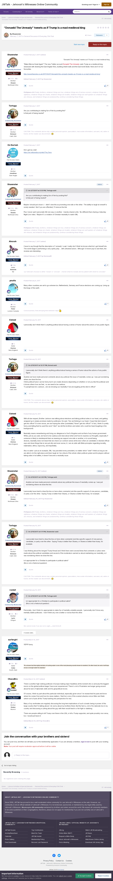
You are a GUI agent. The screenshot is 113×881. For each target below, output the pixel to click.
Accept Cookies (85, 876)
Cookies (69, 861)
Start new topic (79, 44)
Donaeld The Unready (71, 64)
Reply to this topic (100, 44)
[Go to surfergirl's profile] (13, 647)
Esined (12, 320)
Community (17, 12)
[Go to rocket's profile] (13, 598)
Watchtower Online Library (94, 839)
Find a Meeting (64, 842)
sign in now (85, 742)
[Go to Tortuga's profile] (13, 114)
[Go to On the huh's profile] (13, 153)
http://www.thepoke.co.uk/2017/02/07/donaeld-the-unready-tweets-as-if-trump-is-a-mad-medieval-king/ (62, 74)
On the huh (13, 145)
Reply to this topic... (23, 755)
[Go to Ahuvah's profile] (13, 249)
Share (88, 35)
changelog (61, 869)
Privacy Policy (48, 861)
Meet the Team (36, 833)
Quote (31, 86)
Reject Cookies (103, 876)
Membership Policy (37, 839)
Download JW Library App (94, 842)
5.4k (14, 304)
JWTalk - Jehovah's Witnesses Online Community (30, 4)
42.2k (14, 130)
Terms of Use (53, 12)
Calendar (8, 836)
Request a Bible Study (66, 836)
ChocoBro (13, 679)
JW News (88, 833)
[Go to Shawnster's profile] (6, 35)
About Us (40, 12)
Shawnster (16, 34)
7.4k (11, 663)
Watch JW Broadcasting (93, 830)
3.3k (14, 703)
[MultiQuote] (25, 85)
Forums (6, 12)
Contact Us (60, 861)
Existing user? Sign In (90, 4)
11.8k (14, 265)
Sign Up (106, 4)
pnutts (13, 280)
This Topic (100, 11)
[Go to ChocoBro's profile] (13, 687)
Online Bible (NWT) (65, 833)
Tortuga (13, 106)
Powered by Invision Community (56, 865)
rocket (12, 590)
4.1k (13, 169)
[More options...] (107, 55)
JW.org (61, 830)
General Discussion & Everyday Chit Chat (39, 36)
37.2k (12, 78)
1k (14, 344)
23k (11, 614)
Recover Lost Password (39, 842)
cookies (16, 876)
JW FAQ (88, 836)
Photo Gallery (9, 839)
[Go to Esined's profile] (13, 328)
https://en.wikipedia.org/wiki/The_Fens (38, 152)
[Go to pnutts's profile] (13, 288)
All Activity (29, 12)
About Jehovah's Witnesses (68, 839)
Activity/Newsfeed (11, 833)
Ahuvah (12, 241)
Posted (32, 55)
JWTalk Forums (10, 830)
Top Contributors (37, 830)
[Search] (108, 11)
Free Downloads (10, 842)
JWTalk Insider (36, 836)
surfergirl (12, 639)
